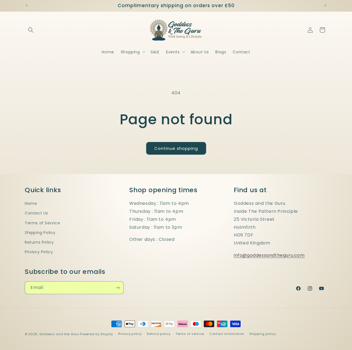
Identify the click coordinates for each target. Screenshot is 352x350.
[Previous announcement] (27, 5)
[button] (31, 30)
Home (31, 203)
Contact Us (36, 213)
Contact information (226, 334)
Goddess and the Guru (59, 334)
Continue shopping (176, 148)
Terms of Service (42, 223)
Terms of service (189, 334)
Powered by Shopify (96, 334)
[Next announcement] (325, 5)
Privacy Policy (39, 252)
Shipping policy (262, 334)
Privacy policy (130, 334)
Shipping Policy (40, 232)
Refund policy (158, 334)
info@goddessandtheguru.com (269, 255)
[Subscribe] (117, 287)
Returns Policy (39, 242)
